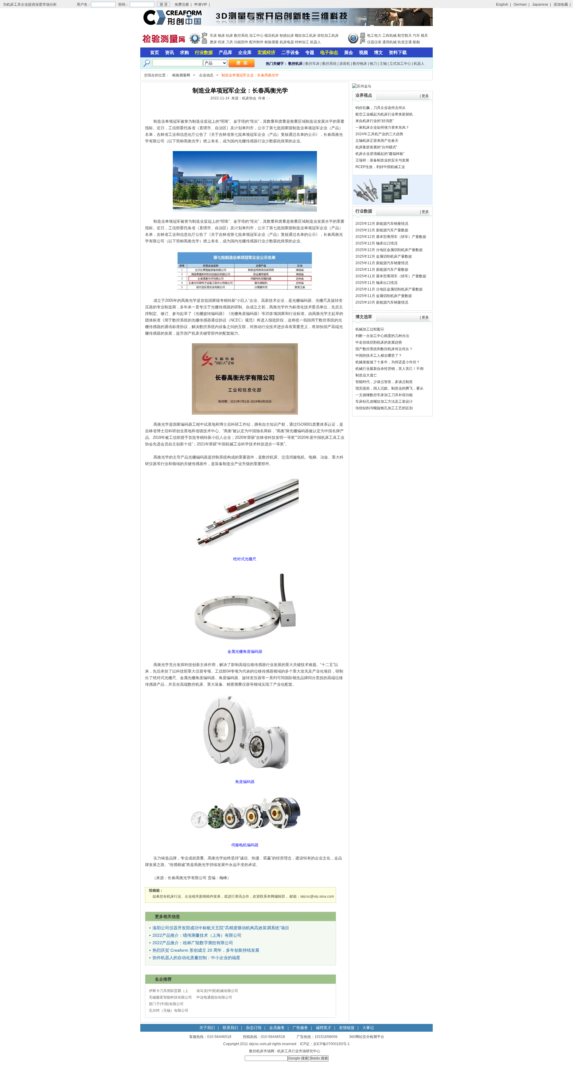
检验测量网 (181, 75)
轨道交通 (405, 42)
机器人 (315, 42)
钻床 (229, 35)
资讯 (169, 52)
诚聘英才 (323, 1027)
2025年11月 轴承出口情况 (376, 283)
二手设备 (290, 52)
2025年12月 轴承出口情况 (376, 243)
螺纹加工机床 (305, 35)
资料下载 (398, 52)
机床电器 (287, 42)
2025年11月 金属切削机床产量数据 (383, 296)
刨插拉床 (287, 35)
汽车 (416, 35)
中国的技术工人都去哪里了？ (378, 355)
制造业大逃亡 (366, 375)
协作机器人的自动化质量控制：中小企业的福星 (196, 957)
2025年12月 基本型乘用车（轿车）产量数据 (390, 237)
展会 (348, 52)
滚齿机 (344, 63)
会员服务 (277, 1027)
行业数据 (204, 52)
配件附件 (256, 42)
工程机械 (389, 35)
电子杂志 (329, 52)
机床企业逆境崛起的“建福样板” (379, 154)
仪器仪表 (374, 42)
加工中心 (256, 35)
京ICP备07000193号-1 (331, 1044)
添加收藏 (561, 4)
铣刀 (373, 63)
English (502, 4)
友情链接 (347, 1027)
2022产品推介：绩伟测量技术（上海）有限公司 (197, 935)
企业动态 (206, 75)
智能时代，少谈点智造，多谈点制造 (384, 382)
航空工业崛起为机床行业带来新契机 (384, 114)
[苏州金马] (361, 86)
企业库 (245, 52)
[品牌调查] (392, 204)
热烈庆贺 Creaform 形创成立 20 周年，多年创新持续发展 (206, 950)
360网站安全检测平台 (366, 1037)
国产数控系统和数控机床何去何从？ (384, 349)
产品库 (225, 52)
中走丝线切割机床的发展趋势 (378, 342)
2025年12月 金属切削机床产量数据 (383, 256)
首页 (154, 52)
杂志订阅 (253, 1027)
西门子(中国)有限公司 (166, 1004)
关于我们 (207, 1027)
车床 (213, 35)
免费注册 (182, 4)
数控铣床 (360, 63)
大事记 (368, 1027)
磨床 (213, 42)
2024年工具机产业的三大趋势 (379, 134)
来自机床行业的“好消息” (374, 121)
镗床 (221, 42)
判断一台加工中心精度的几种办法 (382, 336)
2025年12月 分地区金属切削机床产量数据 (389, 250)
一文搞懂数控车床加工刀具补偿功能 (384, 395)
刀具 (229, 42)
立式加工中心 (400, 63)
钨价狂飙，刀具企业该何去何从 (380, 108)
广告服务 (300, 1027)
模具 (424, 35)
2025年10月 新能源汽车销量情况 (381, 302)
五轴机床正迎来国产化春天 (376, 141)
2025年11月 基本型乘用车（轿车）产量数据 (390, 276)
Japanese (540, 4)
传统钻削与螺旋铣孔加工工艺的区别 (384, 408)
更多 (425, 96)
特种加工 (302, 42)
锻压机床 (271, 35)
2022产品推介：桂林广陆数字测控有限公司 (193, 942)
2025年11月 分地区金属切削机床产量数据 (389, 289)
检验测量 (271, 42)
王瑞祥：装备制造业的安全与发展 (382, 160)
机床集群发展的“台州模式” (376, 147)
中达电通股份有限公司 (214, 997)
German (520, 4)
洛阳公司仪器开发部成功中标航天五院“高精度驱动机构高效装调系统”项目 (221, 927)
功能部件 (241, 42)
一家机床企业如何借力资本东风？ (382, 127)
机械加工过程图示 (369, 329)
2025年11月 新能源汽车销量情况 (381, 263)
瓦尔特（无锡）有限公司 (168, 1010)
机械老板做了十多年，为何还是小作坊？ (387, 362)
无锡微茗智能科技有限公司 (170, 997)
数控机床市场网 (261, 1051)
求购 (184, 52)
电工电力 (374, 35)
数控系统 (241, 35)
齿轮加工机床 (328, 35)
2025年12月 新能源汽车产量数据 (381, 230)
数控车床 (312, 63)
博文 (378, 52)
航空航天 (405, 35)
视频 (363, 52)
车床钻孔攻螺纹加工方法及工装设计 (384, 401)
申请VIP (200, 4)
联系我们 (230, 1027)
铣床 (221, 35)
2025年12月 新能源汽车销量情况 (381, 224)
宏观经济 (266, 52)
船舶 (416, 42)
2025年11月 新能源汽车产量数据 (381, 269)
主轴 (383, 63)
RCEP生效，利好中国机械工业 (380, 167)
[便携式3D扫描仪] (286, 25)
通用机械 (389, 42)
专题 (309, 52)
